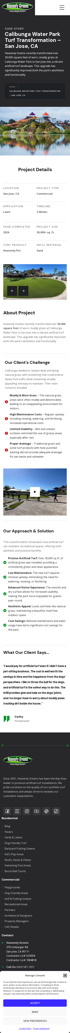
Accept (35, 1003)
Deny (35, 1012)
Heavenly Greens (17, 943)
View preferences (35, 1021)
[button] (65, 975)
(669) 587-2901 (20, 967)
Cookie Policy (25, 1028)
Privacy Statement (41, 1028)
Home (12, 87)
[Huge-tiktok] (56, 811)
